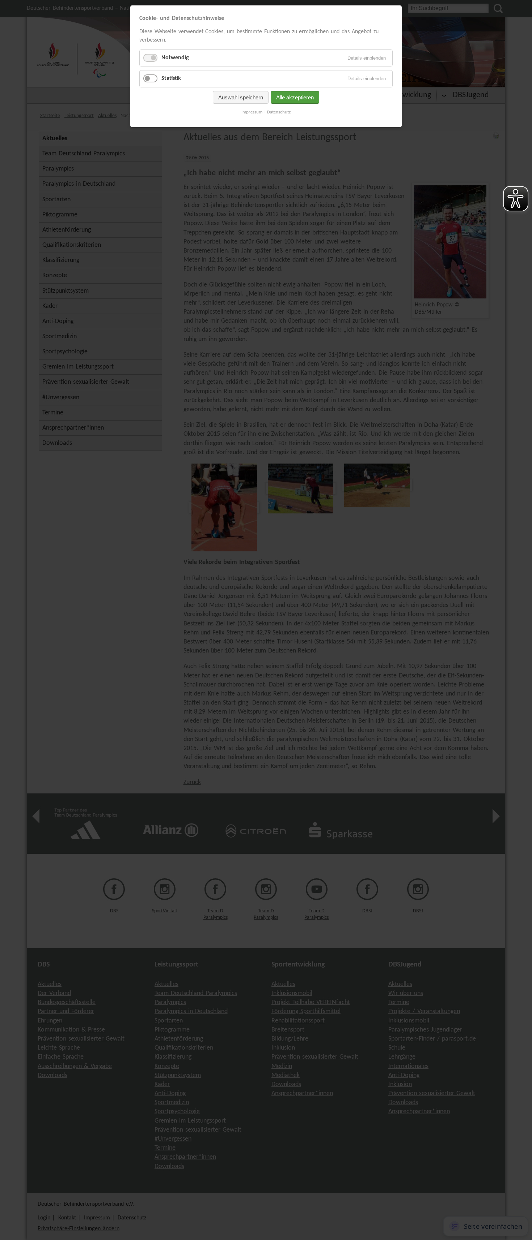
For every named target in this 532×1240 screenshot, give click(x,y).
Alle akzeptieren (295, 97)
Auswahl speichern (240, 97)
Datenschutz (279, 112)
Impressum (251, 112)
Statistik (171, 78)
